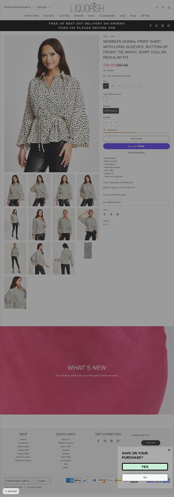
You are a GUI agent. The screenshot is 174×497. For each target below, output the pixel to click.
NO (145, 477)
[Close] (169, 450)
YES (145, 467)
